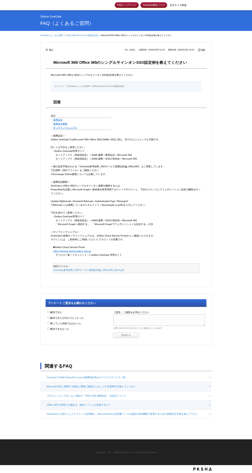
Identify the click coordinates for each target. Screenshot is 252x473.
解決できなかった (59, 329)
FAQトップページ (126, 5)
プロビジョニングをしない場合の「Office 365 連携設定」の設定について (86, 395)
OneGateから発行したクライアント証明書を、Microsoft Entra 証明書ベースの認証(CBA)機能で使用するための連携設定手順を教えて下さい (122, 414)
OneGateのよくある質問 (51, 35)
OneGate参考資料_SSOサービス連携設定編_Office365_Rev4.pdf (88, 270)
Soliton (50, 5)
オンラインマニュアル (65, 127)
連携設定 (58, 120)
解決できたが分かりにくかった (67, 318)
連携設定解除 (60, 123)
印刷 (203, 50)
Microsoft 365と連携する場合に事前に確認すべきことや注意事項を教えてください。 (92, 386)
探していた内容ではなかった (65, 323)
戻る (51, 49)
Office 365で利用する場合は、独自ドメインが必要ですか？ (79, 404)
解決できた (56, 312)
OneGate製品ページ (154, 5)
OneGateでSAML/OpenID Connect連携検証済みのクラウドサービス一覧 (86, 377)
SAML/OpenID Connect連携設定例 (82, 35)
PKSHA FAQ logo (202, 469)
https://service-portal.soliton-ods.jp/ (72, 251)
